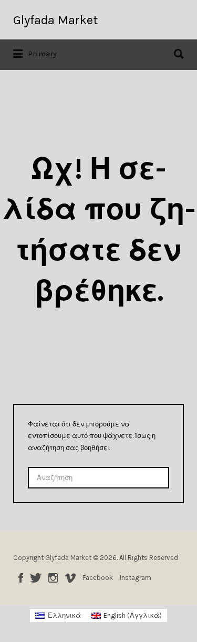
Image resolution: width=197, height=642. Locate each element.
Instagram (53, 578)
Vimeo (70, 578)
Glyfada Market (55, 20)
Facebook (20, 578)
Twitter (36, 578)
